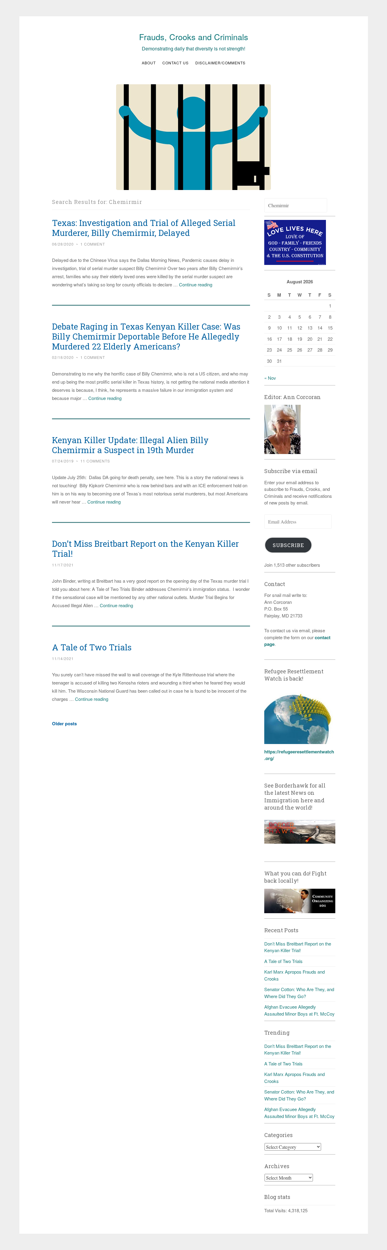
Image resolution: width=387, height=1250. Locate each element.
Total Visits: (276, 1210)
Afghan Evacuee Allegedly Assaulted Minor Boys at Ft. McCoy (299, 1010)
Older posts (64, 723)
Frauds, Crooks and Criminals (193, 37)
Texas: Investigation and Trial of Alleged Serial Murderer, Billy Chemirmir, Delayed (144, 227)
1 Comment (92, 243)
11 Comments (95, 460)
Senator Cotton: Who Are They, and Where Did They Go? (299, 992)
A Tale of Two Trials (92, 647)
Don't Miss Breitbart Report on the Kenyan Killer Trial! (297, 1049)
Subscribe (288, 545)
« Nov (270, 378)
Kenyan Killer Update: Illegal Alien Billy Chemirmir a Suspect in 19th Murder (130, 445)
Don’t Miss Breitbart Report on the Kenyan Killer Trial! (145, 548)
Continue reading (195, 284)
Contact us (175, 62)
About (149, 62)
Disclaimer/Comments (220, 62)
